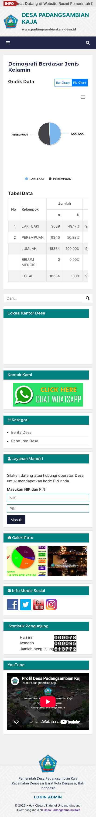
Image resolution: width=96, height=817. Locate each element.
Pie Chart (79, 82)
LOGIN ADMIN (48, 797)
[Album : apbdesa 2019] (27, 561)
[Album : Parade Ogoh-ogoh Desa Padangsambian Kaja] (67, 561)
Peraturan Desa (24, 441)
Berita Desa (21, 432)
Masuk (16, 519)
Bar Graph (63, 82)
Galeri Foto (22, 538)
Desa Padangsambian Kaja (62, 810)
